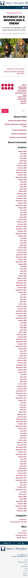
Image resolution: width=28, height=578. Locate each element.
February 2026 (22, 165)
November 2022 (21, 257)
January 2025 (22, 196)
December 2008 (21, 501)
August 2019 (22, 349)
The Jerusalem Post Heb (14, 13)
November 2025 (21, 172)
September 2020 (21, 318)
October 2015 (22, 452)
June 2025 (23, 184)
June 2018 (23, 377)
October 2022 (22, 259)
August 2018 (22, 372)
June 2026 (23, 156)
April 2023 (23, 245)
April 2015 (23, 466)
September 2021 (21, 290)
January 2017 (22, 417)
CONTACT (23, 103)
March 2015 (22, 468)
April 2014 (23, 482)
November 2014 (21, 478)
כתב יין (25, 564)
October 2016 (22, 424)
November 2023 (21, 229)
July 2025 (23, 182)
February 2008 (22, 511)
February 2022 (22, 278)
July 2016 (23, 431)
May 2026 (23, 158)
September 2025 (21, 177)
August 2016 (22, 428)
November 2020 (21, 313)
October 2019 (22, 344)
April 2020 (23, 330)
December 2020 (21, 311)
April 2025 (23, 189)
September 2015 (21, 454)
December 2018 (21, 365)
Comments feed (21, 535)
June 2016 (23, 433)
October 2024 (22, 203)
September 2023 (21, 233)
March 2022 (22, 276)
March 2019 (22, 358)
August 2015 (22, 457)
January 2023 (22, 252)
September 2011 (21, 489)
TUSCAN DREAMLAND (19, 130)
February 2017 (22, 414)
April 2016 (23, 438)
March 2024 (22, 219)
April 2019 (23, 356)
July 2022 (23, 266)
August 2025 (22, 179)
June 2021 (23, 297)
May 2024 (23, 215)
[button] (26, 2)
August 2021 (22, 292)
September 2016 (21, 426)
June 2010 (23, 492)
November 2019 (21, 342)
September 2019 (21, 346)
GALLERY (23, 101)
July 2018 (23, 374)
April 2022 (23, 273)
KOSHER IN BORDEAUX (18, 134)
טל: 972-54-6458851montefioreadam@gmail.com (19, 555)
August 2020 (22, 320)
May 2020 (23, 327)
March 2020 (22, 332)
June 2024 (23, 212)
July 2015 (23, 459)
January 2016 (22, 445)
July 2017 (23, 403)
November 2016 (21, 421)
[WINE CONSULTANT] (12, 88)
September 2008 (21, 506)
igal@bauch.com (17, 33)
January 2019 (22, 363)
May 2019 (23, 353)
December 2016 (21, 419)
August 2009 (22, 497)
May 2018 (23, 379)
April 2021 (23, 302)
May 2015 (23, 464)
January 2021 (22, 309)
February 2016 (22, 443)
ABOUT (24, 85)
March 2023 (22, 248)
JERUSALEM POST (20, 93)
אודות (26, 560)
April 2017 (23, 410)
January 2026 (22, 168)
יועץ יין (25, 569)
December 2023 (21, 226)
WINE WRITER (22, 91)
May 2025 (23, 186)
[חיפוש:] (18, 111)
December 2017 (21, 391)
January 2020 (22, 337)
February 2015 (22, 471)
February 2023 (22, 250)
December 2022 (21, 255)
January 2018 (22, 388)
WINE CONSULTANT (21, 96)
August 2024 (22, 208)
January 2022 (22, 280)
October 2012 (22, 487)
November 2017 (21, 393)
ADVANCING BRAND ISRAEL (17, 121)
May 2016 (23, 435)
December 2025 (21, 170)
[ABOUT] (12, 85)
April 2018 (23, 381)
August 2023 (22, 236)
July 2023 (23, 238)
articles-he (22, 519)
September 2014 (21, 480)
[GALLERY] (5, 88)
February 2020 (22, 334)
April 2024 (23, 217)
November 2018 (21, 367)
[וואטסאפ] (10, 543)
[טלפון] (23, 543)
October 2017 (22, 396)
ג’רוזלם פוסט (24, 566)
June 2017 (23, 405)
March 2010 (22, 494)
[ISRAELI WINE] (9, 88)
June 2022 (23, 269)
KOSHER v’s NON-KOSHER (17, 137)
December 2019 (21, 339)
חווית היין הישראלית (22, 562)
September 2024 (21, 205)
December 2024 (21, 198)
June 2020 (23, 325)
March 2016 (22, 440)
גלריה (25, 571)
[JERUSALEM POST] (2, 85)
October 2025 (22, 175)
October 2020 (22, 316)
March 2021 (22, 304)
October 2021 (22, 287)
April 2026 (23, 161)
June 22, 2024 (5, 33)
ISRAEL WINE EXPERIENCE (22, 88)
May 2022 (23, 271)
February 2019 (22, 360)
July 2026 (23, 154)
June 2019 (23, 351)
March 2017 (22, 412)
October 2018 (22, 370)
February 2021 (22, 306)
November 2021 (21, 285)
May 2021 (23, 299)
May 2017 (23, 407)
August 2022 (22, 264)
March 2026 (22, 163)
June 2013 (23, 485)
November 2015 (21, 450)
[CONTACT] (2, 88)
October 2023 (22, 231)
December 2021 (21, 283)
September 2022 (21, 262)
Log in (24, 530)
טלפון (19, 543)
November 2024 (21, 201)
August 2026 (22, 151)
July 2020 (23, 323)
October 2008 (22, 504)
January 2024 (22, 224)
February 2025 (22, 194)
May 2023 (23, 243)
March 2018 (22, 384)
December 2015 (21, 447)
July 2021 (23, 295)
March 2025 (22, 191)
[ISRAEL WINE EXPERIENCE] (9, 85)
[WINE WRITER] (5, 85)
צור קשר (25, 575)
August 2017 (22, 400)
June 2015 (23, 461)
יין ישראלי (25, 573)
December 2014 (21, 475)
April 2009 (23, 499)
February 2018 (22, 386)
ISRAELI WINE (22, 99)
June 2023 (23, 241)
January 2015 (22, 473)
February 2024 (22, 222)
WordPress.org (22, 538)
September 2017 (21, 398)
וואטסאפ (5, 543)
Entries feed (22, 533)
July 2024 (23, 210)
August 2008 (22, 508)
